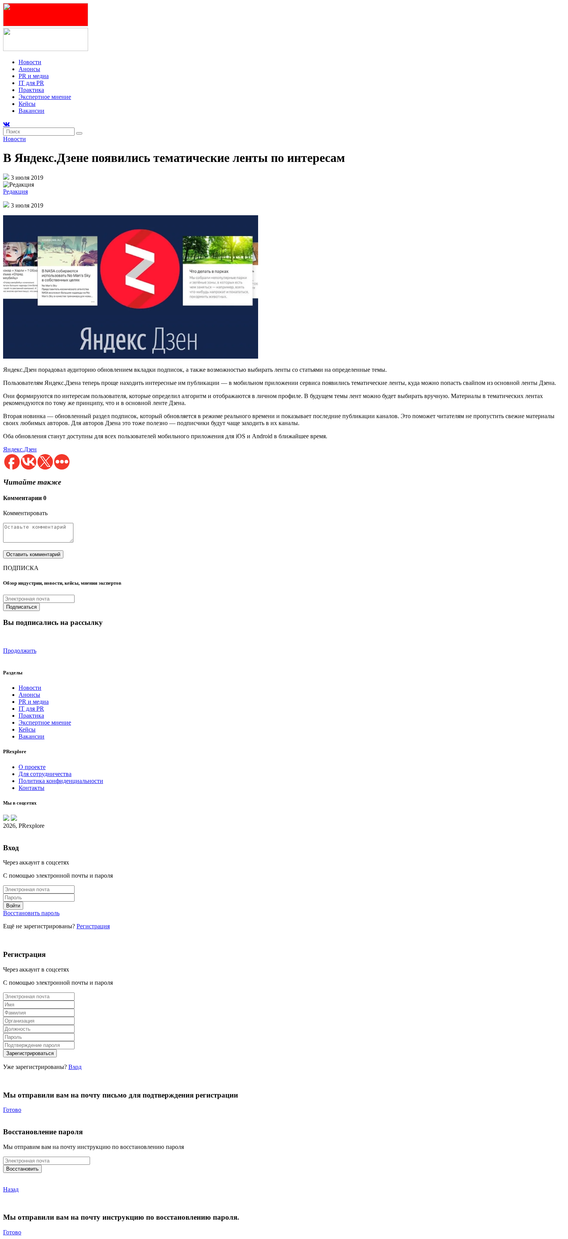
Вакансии (31, 110)
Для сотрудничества (45, 774)
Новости (30, 62)
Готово (12, 1109)
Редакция (15, 191)
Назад (11, 1189)
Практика (31, 90)
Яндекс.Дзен (20, 449)
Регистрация (93, 926)
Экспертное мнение (45, 97)
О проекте (32, 767)
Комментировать (25, 513)
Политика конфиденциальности (61, 781)
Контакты (31, 788)
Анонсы (29, 69)
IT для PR (31, 83)
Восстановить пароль (31, 913)
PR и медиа (34, 76)
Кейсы (27, 103)
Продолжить (19, 650)
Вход (75, 1067)
